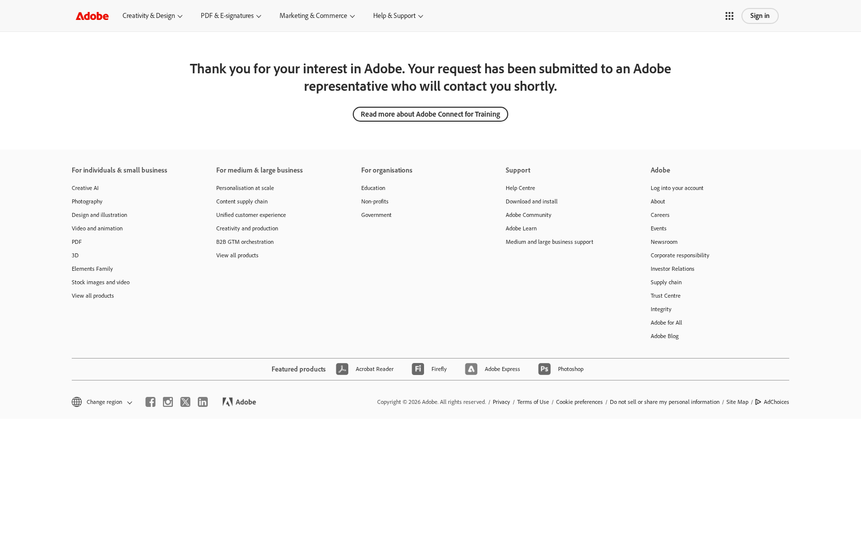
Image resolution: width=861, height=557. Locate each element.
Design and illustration (99, 214)
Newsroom (664, 241)
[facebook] (150, 402)
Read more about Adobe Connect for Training (430, 114)
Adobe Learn (521, 228)
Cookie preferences (579, 401)
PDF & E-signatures (227, 15)
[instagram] (168, 402)
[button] (729, 16)
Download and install (532, 201)
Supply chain (666, 282)
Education (373, 188)
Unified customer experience (251, 214)
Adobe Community (529, 214)
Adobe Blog (665, 336)
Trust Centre (666, 295)
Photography (87, 201)
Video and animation (97, 228)
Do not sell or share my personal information (664, 401)
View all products (93, 295)
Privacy (501, 401)
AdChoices (776, 401)
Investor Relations (673, 268)
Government (376, 214)
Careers (660, 214)
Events (659, 228)
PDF (77, 241)
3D (75, 255)
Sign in (760, 15)
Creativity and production (247, 228)
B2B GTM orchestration (245, 241)
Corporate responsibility (680, 255)
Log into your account (677, 188)
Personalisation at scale (245, 188)
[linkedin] (203, 402)
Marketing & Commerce (313, 15)
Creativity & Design (149, 15)
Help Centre (520, 188)
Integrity (661, 309)
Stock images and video (101, 282)
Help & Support (394, 15)
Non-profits (375, 201)
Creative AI (85, 188)
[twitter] (185, 402)
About (658, 201)
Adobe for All (666, 322)
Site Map (737, 401)
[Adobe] (92, 15)
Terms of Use (533, 401)
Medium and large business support (549, 241)
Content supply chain (242, 201)
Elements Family (92, 268)
